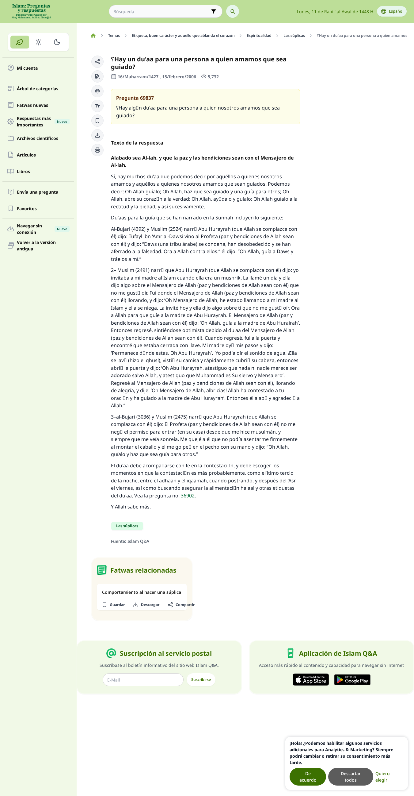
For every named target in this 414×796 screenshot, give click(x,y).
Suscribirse (201, 679)
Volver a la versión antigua (36, 245)
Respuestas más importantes (42, 121)
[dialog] (346, 763)
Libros (23, 171)
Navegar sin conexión (42, 229)
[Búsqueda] (232, 11)
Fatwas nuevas (32, 105)
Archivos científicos (37, 138)
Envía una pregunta (37, 192)
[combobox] (161, 11)
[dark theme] (56, 42)
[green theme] (19, 42)
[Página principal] (93, 35)
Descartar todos (351, 777)
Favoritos (27, 208)
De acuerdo (308, 777)
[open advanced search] (213, 11)
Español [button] (396, 11)
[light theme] (38, 42)
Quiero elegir (382, 777)
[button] (97, 62)
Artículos (26, 155)
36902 (188, 495)
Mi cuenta (27, 68)
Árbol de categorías (37, 88)
